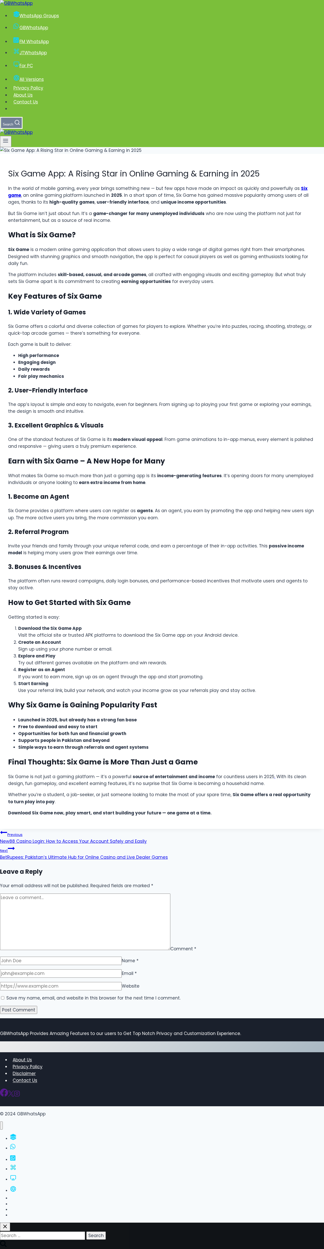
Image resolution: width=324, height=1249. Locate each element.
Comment (183, 948)
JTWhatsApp (33, 53)
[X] (11, 1095)
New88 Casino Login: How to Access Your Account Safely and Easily (73, 838)
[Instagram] (17, 1095)
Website (130, 986)
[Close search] (5, 1227)
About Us (23, 95)
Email (129, 973)
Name (130, 961)
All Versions (31, 79)
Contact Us (25, 102)
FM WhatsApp (34, 42)
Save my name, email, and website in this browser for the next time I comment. (93, 998)
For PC (26, 66)
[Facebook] (4, 1095)
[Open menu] (5, 141)
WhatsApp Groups (39, 16)
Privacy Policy (28, 88)
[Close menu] (1, 1125)
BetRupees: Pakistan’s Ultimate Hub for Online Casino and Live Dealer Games (84, 854)
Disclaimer (24, 1073)
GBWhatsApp (33, 28)
